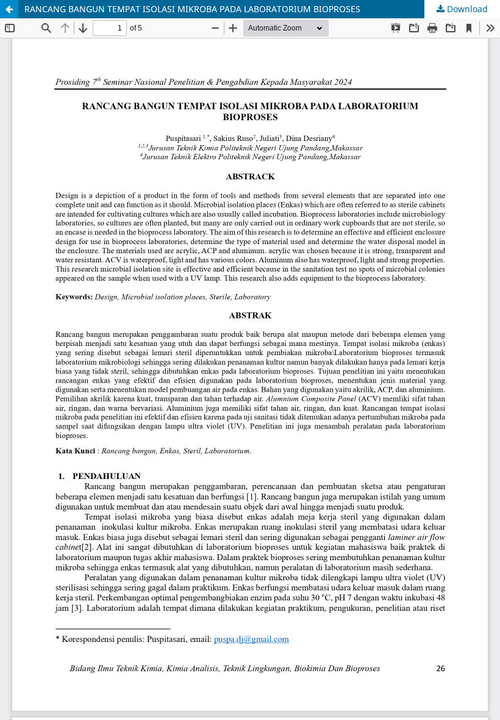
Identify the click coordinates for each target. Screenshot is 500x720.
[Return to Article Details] (9, 9)
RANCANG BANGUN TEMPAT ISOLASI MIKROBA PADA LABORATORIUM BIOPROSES (192, 9)
